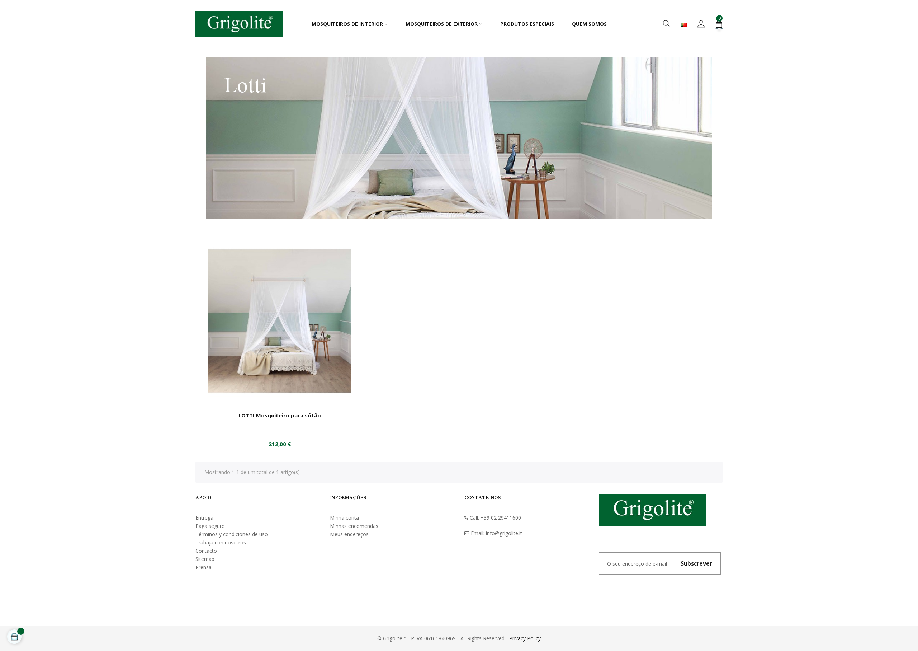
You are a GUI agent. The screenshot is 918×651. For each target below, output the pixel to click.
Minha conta (344, 517)
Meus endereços (349, 534)
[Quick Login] (701, 24)
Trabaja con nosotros (220, 542)
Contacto (206, 550)
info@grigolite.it (504, 533)
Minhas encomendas (354, 526)
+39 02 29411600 (501, 517)
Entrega (204, 517)
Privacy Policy (525, 638)
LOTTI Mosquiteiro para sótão (279, 415)
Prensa (203, 567)
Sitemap (204, 559)
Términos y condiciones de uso (231, 534)
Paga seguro (210, 526)
